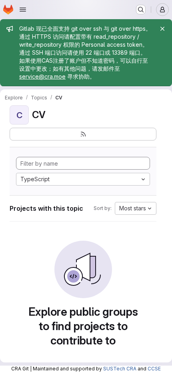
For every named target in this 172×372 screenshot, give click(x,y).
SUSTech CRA (119, 369)
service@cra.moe (42, 76)
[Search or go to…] (141, 9)
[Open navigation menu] (22, 9)
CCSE (154, 369)
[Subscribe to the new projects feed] (83, 134)
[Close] (162, 29)
